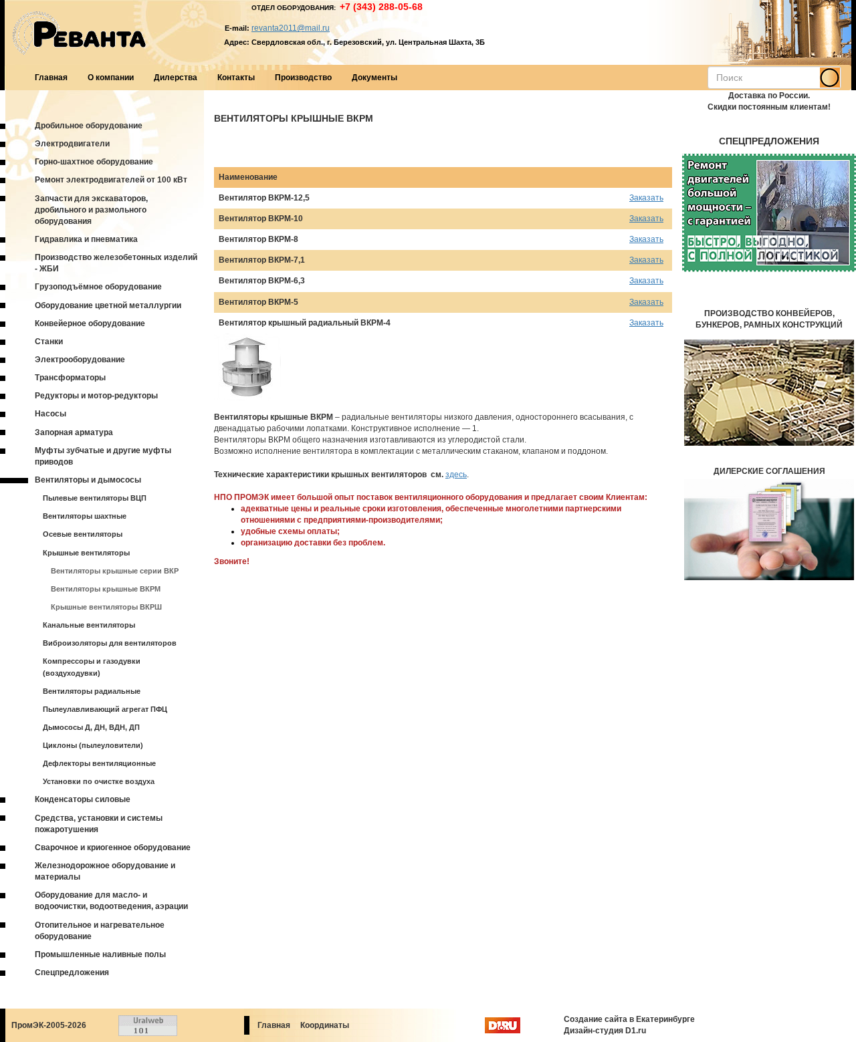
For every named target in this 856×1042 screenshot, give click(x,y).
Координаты (324, 1025)
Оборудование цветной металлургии (108, 305)
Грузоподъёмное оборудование (98, 286)
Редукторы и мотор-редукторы (96, 395)
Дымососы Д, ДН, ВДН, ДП (91, 727)
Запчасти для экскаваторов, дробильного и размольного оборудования (91, 210)
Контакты (236, 77)
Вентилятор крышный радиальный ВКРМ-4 (305, 323)
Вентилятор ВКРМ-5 (258, 302)
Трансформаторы (70, 377)
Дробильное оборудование (88, 125)
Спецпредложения (72, 972)
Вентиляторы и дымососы (88, 480)
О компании (111, 77)
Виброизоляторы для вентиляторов (110, 643)
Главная (51, 77)
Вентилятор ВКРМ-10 (261, 218)
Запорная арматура (74, 432)
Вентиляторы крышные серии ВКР (115, 571)
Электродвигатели (72, 143)
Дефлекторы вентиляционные (99, 763)
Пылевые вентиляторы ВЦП (94, 498)
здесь (456, 474)
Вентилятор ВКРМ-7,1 (262, 260)
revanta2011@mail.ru (290, 28)
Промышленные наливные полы (100, 954)
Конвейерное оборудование (90, 323)
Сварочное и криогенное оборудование (113, 847)
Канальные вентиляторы (89, 625)
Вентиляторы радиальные (91, 691)
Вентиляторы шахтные (84, 516)
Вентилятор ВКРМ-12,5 (264, 198)
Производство (303, 77)
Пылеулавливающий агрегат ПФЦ (105, 709)
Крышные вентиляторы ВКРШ (106, 607)
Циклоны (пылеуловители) (93, 745)
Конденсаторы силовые (82, 799)
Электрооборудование (80, 359)
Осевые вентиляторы (82, 534)
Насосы (50, 413)
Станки (49, 341)
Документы (374, 77)
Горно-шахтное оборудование (94, 161)
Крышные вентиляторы (86, 553)
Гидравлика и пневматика (86, 239)
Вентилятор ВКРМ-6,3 (262, 280)
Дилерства (175, 77)
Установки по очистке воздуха (98, 781)
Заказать (646, 198)
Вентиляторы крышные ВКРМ (105, 589)
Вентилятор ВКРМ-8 (258, 239)
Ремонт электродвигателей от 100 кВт (111, 179)
